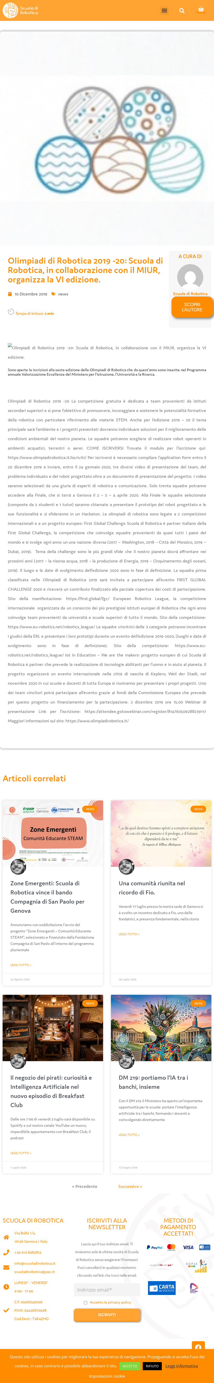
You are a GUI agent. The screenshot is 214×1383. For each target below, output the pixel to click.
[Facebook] (198, 1347)
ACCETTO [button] (130, 1366)
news (63, 294)
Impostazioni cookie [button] (107, 1376)
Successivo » (130, 1186)
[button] (164, 10)
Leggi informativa (181, 1365)
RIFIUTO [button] (152, 1366)
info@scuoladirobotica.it (34, 1263)
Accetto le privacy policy (110, 1302)
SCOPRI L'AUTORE (192, 307)
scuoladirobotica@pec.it (34, 1271)
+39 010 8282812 (27, 1252)
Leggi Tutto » (20, 965)
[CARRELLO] (201, 9)
